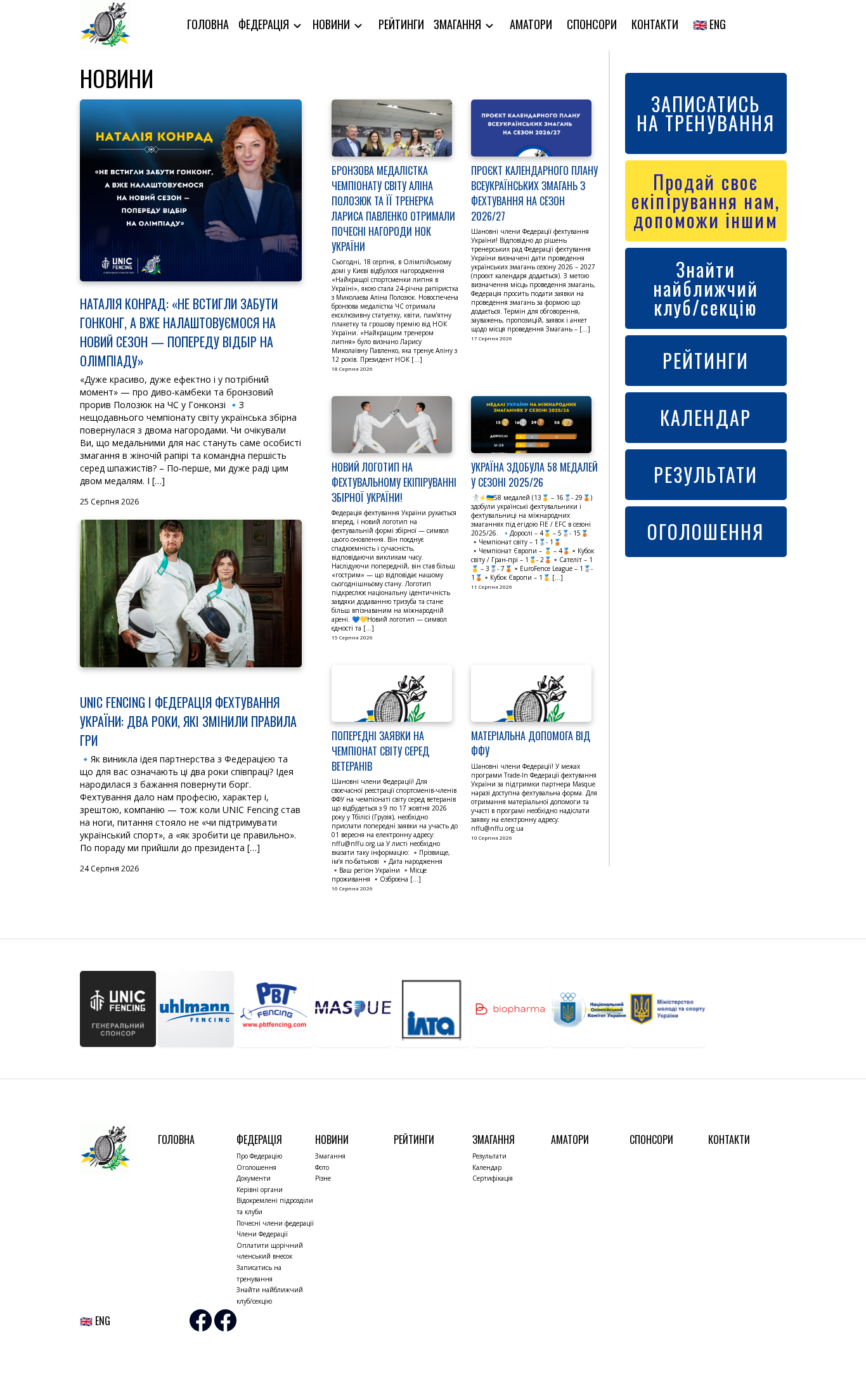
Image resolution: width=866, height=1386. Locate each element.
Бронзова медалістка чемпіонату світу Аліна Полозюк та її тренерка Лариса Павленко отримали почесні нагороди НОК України (393, 208)
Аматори (531, 24)
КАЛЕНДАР (705, 417)
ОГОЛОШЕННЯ (705, 531)
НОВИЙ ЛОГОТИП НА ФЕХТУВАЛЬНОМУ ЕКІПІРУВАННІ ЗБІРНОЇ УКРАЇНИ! (394, 482)
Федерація (265, 24)
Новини (332, 24)
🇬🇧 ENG (709, 24)
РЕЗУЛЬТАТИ (706, 474)
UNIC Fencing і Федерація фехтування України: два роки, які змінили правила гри (188, 721)
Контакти (654, 24)
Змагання (459, 24)
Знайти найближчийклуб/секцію (706, 288)
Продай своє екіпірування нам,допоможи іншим (705, 200)
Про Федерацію (259, 1156)
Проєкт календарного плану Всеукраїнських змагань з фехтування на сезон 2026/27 (534, 193)
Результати (489, 1156)
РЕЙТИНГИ (705, 360)
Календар (486, 1167)
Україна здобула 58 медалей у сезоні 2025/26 (534, 474)
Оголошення (256, 1167)
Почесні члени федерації (275, 1223)
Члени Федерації (262, 1233)
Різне (323, 1178)
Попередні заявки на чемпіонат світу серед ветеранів (380, 751)
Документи (253, 1178)
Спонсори (592, 24)
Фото (322, 1167)
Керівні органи (259, 1189)
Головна (208, 24)
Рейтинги (401, 24)
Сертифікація (492, 1178)
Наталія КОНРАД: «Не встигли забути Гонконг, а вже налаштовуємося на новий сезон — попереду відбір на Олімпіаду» (179, 332)
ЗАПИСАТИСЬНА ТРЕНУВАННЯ (706, 113)
